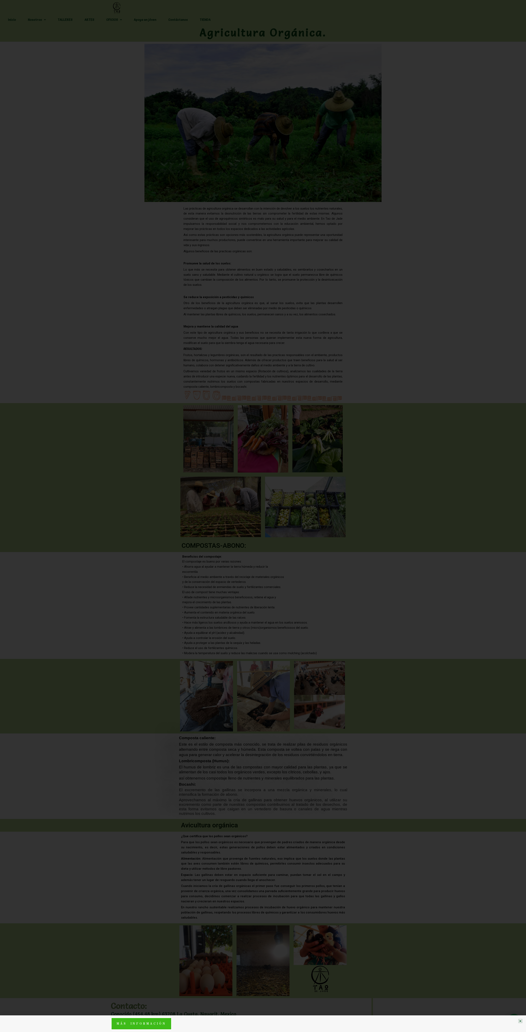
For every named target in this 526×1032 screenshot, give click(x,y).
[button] (520, 1021)
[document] (263, 516)
